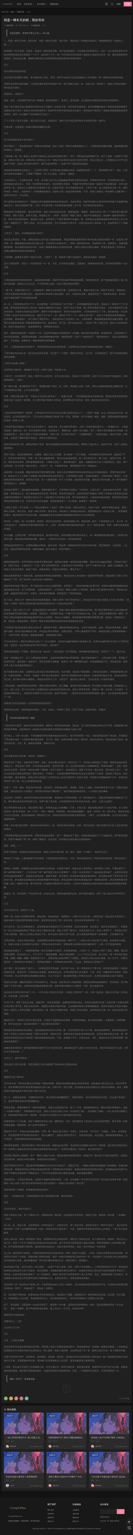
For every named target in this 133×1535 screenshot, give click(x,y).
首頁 (19, 4)
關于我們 (51, 1510)
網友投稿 (9, 25)
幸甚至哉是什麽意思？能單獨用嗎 (21, 1476)
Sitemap (98, 1529)
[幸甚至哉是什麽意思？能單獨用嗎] (24, 1462)
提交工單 (76, 1521)
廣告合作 (51, 1521)
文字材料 (41, 4)
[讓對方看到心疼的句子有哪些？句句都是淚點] (66, 1462)
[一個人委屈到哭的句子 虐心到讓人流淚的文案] (24, 1423)
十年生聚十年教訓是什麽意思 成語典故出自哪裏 (109, 1476)
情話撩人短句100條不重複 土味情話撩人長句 (108, 1437)
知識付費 (76, 1514)
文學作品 (28, 4)
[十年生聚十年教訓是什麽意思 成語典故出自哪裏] (109, 1462)
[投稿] (106, 4)
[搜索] (112, 4)
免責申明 (51, 1514)
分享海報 (125, 1398)
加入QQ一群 (104, 1521)
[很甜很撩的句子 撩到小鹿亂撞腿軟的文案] (66, 1423)
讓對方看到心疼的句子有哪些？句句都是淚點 (66, 1476)
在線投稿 (76, 1510)
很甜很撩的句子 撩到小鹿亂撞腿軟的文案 (66, 1437)
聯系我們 (51, 1517)
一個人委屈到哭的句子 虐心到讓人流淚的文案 (24, 1437)
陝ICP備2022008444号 (76, 1529)
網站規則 (76, 1517)
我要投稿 (54, 4)
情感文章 (36, 25)
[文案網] (7, 4)
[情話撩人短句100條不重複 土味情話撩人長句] (109, 1423)
